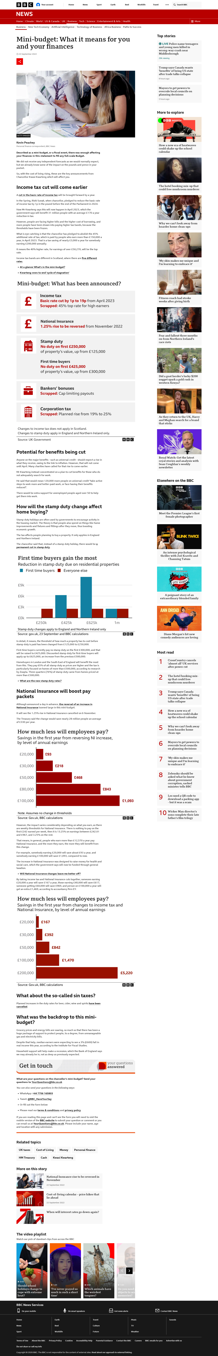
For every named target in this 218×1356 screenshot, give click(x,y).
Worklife (141, 5)
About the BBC (38, 1341)
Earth (113, 5)
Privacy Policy (55, 1341)
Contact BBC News (169, 1311)
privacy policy (73, 1110)
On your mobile (29, 1311)
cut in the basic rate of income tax (38, 195)
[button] (167, 5)
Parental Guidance (104, 1341)
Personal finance (84, 1149)
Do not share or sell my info (29, 1346)
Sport (99, 5)
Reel (127, 5)
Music (133, 1320)
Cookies (69, 1341)
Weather (135, 1332)
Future (96, 1332)
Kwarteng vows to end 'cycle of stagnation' (44, 272)
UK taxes (24, 1149)
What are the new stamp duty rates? (41, 680)
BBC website (47, 1120)
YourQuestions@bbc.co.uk (47, 1082)
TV (132, 1326)
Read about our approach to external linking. (112, 1352)
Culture (96, 1326)
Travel (156, 5)
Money (64, 1149)
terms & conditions (48, 1110)
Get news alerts (121, 1311)
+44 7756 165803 (42, 1093)
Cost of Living (45, 1149)
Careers (138, 1341)
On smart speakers (76, 1311)
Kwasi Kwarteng (63, 1157)
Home (71, 5)
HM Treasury (27, 1157)
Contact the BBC (123, 1341)
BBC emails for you (154, 1341)
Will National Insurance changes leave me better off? (50, 873)
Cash (44, 1157)
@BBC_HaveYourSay (40, 1099)
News (85, 5)
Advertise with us (174, 1341)
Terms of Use (22, 1341)
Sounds (172, 1320)
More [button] (197, 21)
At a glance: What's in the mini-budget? (42, 267)
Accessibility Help (84, 1341)
